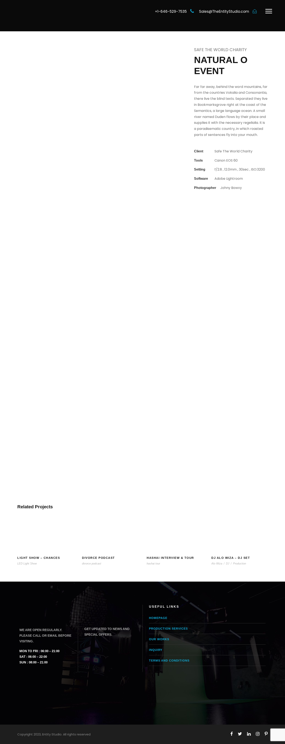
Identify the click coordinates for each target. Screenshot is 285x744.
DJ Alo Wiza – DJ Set (230, 557)
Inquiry (155, 650)
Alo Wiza (216, 563)
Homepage (158, 618)
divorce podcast (91, 563)
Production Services (168, 628)
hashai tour (153, 563)
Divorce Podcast (98, 557)
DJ (227, 563)
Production (239, 563)
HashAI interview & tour (170, 557)
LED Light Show (27, 563)
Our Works (159, 639)
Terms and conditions (169, 660)
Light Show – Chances (38, 557)
